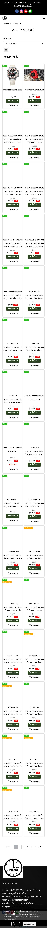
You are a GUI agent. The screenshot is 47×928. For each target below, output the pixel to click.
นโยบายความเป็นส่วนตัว (31, 917)
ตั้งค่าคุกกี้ (16, 924)
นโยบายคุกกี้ (12, 919)
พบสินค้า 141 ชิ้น (11, 56)
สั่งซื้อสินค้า (14, 100)
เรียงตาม (9, 38)
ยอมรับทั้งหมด (29, 924)
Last (39, 847)
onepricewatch (20, 906)
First (8, 847)
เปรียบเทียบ (14, 105)
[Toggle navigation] (44, 18)
